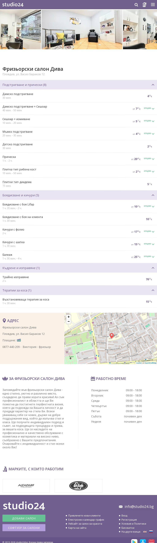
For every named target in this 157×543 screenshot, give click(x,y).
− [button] (69, 321)
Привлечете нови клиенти (84, 515)
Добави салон (24, 518)
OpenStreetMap (150, 363)
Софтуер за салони (24, 528)
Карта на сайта (77, 528)
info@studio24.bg (139, 506)
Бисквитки (127, 528)
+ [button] (69, 317)
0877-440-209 (11, 347)
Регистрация (129, 519)
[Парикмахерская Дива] (151, 532)
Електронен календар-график (86, 519)
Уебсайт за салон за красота (85, 523)
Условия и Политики (133, 523)
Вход (124, 515)
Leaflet (138, 363)
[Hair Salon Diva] (145, 532)
